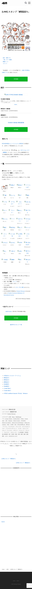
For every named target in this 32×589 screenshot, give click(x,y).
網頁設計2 (6, 382)
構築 (16, 434)
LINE (10, 417)
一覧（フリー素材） (8, 59)
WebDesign (18, 417)
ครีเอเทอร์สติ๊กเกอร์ (21, 424)
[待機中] (12, 259)
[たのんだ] (5, 242)
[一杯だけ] (12, 251)
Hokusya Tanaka (17, 584)
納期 (22, 434)
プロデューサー (13, 432)
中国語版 (26, 432)
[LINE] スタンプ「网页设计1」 (9, 458)
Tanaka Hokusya (11, 414)
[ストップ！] (4, 234)
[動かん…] (20, 210)
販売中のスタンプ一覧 (16, 324)
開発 (3, 436)
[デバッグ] (27, 227)
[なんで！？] (19, 202)
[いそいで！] (27, 234)
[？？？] (12, 219)
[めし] (4, 251)
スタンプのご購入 (19, 287)
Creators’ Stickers (8, 418)
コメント (5, 63)
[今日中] (19, 242)
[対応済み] (12, 227)
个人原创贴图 (21, 432)
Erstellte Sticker (16, 418)
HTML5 (22, 418)
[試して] (19, 227)
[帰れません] (27, 260)
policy (14, 580)
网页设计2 (6, 379)
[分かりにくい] (19, 219)
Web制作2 (6, 386)
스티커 (6, 436)
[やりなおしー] (27, 219)
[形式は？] (20, 185)
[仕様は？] (12, 185)
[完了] (20, 195)
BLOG (3, 521)
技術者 (12, 434)
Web (15, 424)
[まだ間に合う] (19, 234)
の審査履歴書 (16, 122)
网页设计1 (6, 377)
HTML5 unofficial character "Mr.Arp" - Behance (16, 393)
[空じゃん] (5, 219)
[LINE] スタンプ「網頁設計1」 (16, 12)
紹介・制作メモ (6, 57)
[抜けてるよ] (27, 211)
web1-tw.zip (8, 311)
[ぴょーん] (12, 195)
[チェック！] (12, 211)
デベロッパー (21, 430)
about (18, 580)
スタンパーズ (25, 428)
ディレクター (9, 430)
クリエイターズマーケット (11, 428)
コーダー (20, 428)
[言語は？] (4, 186)
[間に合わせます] (27, 243)
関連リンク (5, 61)
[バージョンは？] (27, 186)
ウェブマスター (11, 426)
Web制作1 (6, 384)
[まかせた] (12, 242)
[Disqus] (16, 492)
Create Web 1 (7, 388)
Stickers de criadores (6, 422)
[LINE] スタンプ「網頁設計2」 (23, 462)
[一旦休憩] (5, 259)
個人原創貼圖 (5, 434)
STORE (16, 79)
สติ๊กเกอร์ (28, 424)
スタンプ (4, 430)
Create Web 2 (7, 390)
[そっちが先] (12, 234)
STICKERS (23, 420)
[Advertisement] (16, 346)
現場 (19, 434)
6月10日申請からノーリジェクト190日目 (12, 143)
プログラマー (7, 432)
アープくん (5, 426)
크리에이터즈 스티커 (13, 436)
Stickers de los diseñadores (18, 422)
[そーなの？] (12, 202)
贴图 (27, 434)
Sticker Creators (16, 420)
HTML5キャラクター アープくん (12, 375)
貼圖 (24, 434)
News (13, 417)
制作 (9, 434)
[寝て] (20, 259)
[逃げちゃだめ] (27, 252)
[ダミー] (4, 210)
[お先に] (19, 251)
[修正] (4, 227)
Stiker (8, 424)
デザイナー (15, 430)
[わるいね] (27, 201)
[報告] (27, 195)
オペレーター (18, 426)
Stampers (10, 420)
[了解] (4, 195)
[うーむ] (4, 201)
